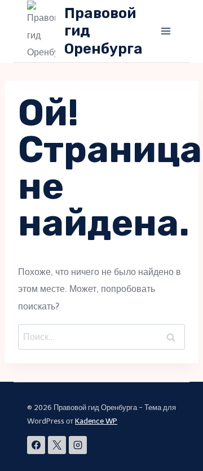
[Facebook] (36, 445)
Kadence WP (96, 421)
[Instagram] (78, 445)
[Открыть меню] (165, 31)
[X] (57, 445)
